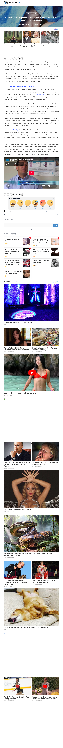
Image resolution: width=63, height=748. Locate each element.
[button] (58, 3)
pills (28, 64)
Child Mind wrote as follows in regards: (19, 86)
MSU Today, (14, 130)
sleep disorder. (40, 94)
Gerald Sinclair (25, 24)
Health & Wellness (31, 13)
